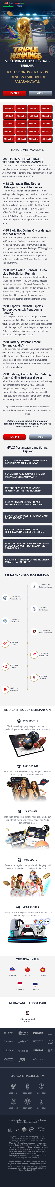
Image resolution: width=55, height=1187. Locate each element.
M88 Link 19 (33, 139)
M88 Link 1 (9, 108)
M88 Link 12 (46, 124)
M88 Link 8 (46, 116)
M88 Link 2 (21, 108)
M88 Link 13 (8, 131)
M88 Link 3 (34, 108)
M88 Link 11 (33, 124)
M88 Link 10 (21, 124)
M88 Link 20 (46, 139)
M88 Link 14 (21, 131)
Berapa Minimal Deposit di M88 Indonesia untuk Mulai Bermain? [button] (24, 503)
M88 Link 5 (9, 116)
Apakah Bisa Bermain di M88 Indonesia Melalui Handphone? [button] (27, 561)
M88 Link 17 (8, 139)
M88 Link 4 (46, 108)
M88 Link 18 (21, 139)
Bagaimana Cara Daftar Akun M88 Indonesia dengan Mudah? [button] (25, 475)
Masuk (40, 93)
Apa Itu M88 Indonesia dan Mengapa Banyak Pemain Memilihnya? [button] (26, 462)
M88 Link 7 (34, 116)
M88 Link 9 (9, 124)
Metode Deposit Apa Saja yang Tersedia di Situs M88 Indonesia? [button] (23, 489)
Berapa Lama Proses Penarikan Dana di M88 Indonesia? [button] (26, 517)
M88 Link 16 (46, 131)
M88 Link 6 (21, 116)
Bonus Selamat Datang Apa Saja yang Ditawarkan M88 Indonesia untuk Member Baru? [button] (27, 546)
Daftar (14, 93)
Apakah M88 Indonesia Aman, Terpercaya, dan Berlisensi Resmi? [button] (24, 531)
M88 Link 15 (33, 131)
